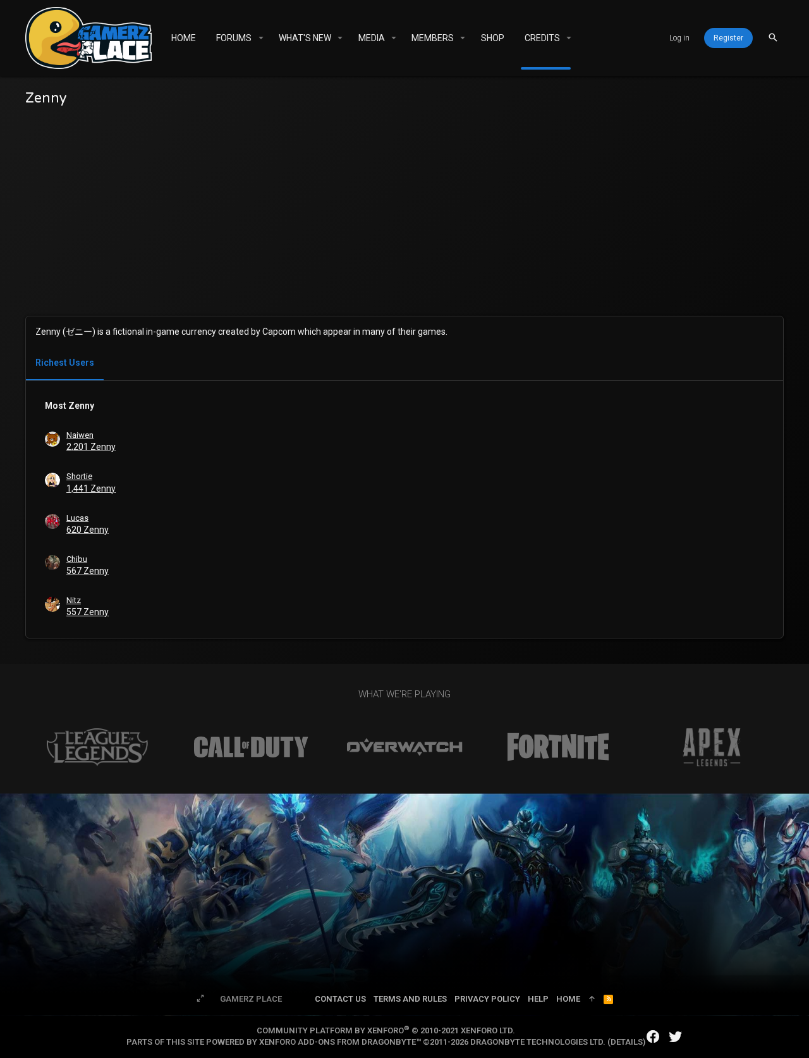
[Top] (592, 999)
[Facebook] (652, 1037)
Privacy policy (487, 999)
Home (568, 999)
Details (627, 1042)
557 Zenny (87, 612)
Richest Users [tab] (64, 363)
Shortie (79, 476)
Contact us (340, 999)
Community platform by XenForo (386, 1030)
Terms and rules (410, 999)
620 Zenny (87, 530)
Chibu (76, 559)
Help (538, 999)
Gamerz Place (251, 999)
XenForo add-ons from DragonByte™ (340, 1042)
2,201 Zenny (91, 447)
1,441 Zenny (91, 488)
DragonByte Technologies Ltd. (537, 1042)
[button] (261, 38)
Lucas (77, 518)
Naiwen (80, 435)
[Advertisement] (404, 220)
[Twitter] (675, 1037)
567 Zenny (87, 571)
